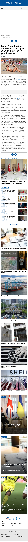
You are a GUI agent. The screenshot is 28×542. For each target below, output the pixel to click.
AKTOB (19, 98)
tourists (18, 76)
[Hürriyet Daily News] (14, 3)
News (2, 35)
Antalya (3, 78)
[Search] (21, 8)
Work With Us (17, 534)
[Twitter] (15, 41)
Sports (20, 523)
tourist (2, 131)
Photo (12, 525)
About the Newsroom (6, 536)
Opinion (21, 521)
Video (3, 525)
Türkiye (3, 521)
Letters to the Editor (19, 536)
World (3, 523)
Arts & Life (13, 523)
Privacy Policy (4, 534)
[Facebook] (12, 41)
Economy (8, 35)
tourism (18, 79)
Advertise (3, 538)
